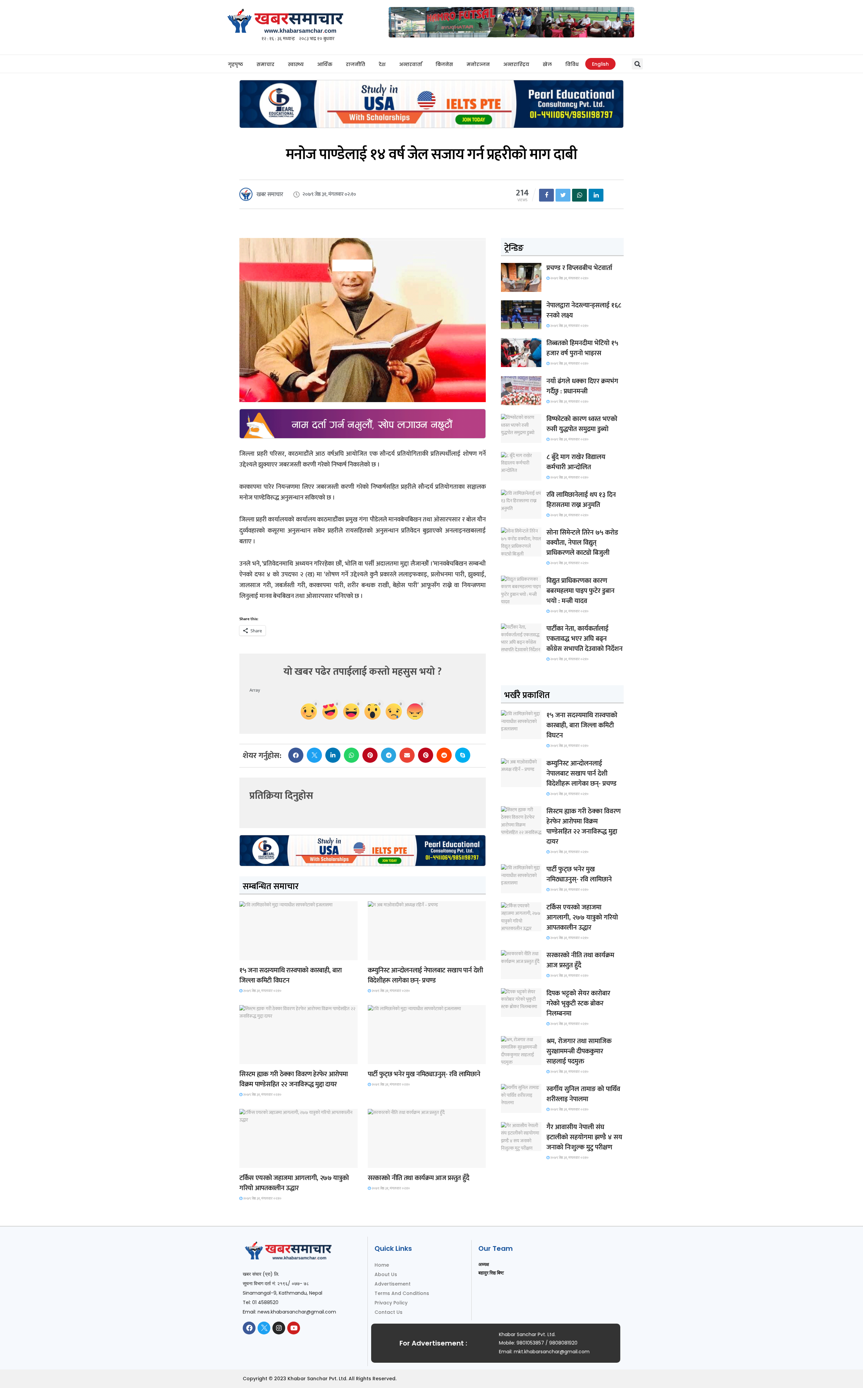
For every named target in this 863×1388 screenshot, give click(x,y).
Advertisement (393, 1283)
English (600, 64)
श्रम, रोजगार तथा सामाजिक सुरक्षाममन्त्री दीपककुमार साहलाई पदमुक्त (579, 1051)
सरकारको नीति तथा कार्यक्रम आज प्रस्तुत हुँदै (418, 1178)
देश (382, 64)
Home (382, 1265)
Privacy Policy (391, 1302)
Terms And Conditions (402, 1293)
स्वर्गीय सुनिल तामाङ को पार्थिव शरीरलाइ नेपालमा (583, 1094)
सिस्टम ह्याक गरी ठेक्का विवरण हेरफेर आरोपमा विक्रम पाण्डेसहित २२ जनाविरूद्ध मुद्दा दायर (293, 1079)
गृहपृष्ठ (235, 64)
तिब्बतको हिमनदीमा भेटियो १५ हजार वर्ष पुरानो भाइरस (582, 348)
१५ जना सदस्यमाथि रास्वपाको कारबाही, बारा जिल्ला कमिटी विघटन (290, 975)
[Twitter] (264, 1328)
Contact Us (389, 1312)
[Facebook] (249, 1328)
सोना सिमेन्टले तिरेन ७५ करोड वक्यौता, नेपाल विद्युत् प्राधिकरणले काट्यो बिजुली (582, 543)
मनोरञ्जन (478, 64)
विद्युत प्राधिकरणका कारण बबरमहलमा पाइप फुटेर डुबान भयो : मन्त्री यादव (580, 591)
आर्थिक (324, 64)
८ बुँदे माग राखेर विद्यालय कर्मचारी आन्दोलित (575, 462)
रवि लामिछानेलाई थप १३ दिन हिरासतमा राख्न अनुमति (581, 500)
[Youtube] (293, 1328)
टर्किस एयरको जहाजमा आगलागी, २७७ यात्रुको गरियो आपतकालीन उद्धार (294, 1183)
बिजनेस (444, 64)
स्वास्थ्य (296, 64)
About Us (386, 1274)
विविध (571, 64)
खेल (547, 64)
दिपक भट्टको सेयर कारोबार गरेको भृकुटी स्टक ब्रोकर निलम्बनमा (578, 1003)
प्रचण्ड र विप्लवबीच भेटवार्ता (579, 268)
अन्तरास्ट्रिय (516, 64)
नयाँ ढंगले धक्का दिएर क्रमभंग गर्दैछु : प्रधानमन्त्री (582, 386)
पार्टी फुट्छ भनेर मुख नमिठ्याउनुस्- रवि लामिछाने (424, 1074)
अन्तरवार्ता (410, 64)
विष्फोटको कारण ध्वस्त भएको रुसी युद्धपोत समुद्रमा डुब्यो (581, 424)
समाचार (265, 64)
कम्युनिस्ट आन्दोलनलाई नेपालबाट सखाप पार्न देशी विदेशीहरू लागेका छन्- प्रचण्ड (425, 975)
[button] (637, 63)
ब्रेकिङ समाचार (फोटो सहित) (266, 1162)
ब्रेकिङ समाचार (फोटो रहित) (393, 954)
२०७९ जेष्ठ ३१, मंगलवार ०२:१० (261, 991)
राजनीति (355, 64)
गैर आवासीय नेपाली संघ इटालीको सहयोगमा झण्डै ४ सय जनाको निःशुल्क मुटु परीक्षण (584, 1137)
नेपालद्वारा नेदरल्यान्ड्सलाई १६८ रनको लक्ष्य (583, 310)
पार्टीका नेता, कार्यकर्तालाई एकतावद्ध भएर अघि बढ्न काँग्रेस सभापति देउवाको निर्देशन (584, 639)
